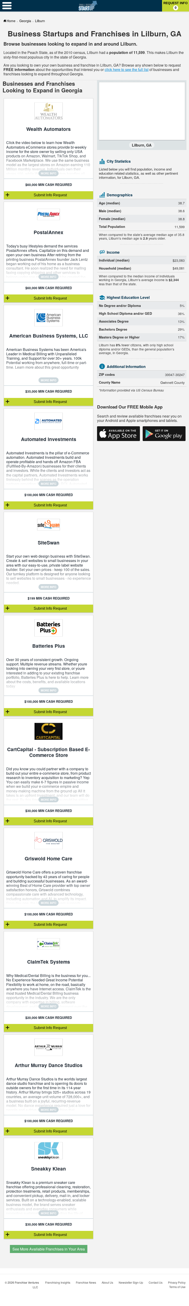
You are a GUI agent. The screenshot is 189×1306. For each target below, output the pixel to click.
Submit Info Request (50, 195)
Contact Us (155, 1282)
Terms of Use (177, 1287)
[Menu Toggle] (7, 5)
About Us (107, 1282)
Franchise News (86, 1282)
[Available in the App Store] (118, 433)
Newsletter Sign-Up (131, 1282)
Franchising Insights (57, 1282)
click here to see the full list (126, 69)
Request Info (175, 5)
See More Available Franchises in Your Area (48, 1249)
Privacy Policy (177, 1282)
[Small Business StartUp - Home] (88, 5)
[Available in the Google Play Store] (164, 433)
